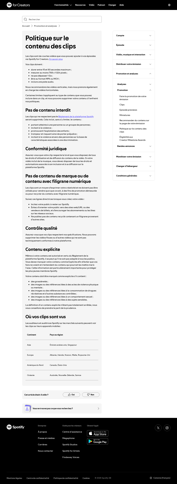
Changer (112, 5)
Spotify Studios (69, 444)
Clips (121, 104)
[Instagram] (167, 428)
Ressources (80, 5)
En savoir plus (56, 59)
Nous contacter (45, 450)
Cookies (86, 478)
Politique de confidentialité (66, 478)
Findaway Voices (70, 457)
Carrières (42, 444)
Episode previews (128, 109)
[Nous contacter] (97, 408)
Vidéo (91, 5)
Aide (121, 5)
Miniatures (124, 115)
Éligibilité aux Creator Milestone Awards (132, 138)
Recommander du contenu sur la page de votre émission (134, 122)
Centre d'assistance (72, 431)
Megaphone (68, 438)
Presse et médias (46, 438)
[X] (158, 428)
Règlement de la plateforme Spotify (76, 116)
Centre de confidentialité (38, 478)
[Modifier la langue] (169, 5)
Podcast (101, 5)
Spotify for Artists (71, 450)
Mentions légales (14, 478)
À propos (42, 431)
